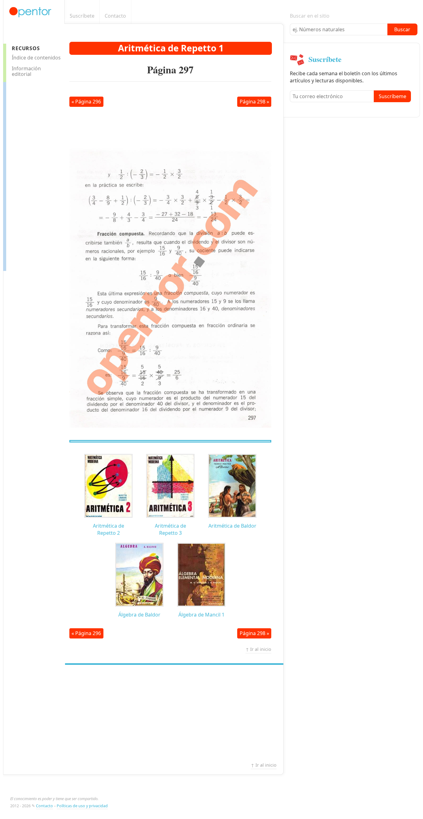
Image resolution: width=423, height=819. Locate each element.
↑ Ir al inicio (258, 649)
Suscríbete (82, 15)
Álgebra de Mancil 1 (201, 614)
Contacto (115, 15)
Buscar (402, 29)
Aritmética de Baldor (232, 525)
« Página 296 (86, 101)
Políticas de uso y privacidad (82, 805)
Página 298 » (254, 101)
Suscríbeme (392, 96)
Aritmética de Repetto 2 (108, 529)
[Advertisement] (31, 175)
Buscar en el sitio (309, 15)
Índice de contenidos (36, 57)
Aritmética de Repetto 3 (170, 529)
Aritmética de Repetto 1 (171, 48)
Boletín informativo (280, 16)
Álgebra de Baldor (139, 614)
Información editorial (26, 71)
